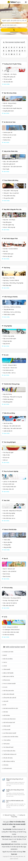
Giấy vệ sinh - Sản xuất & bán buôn (12, 166)
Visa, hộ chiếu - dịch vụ (9, 372)
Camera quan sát (7, 132)
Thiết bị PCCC (6, 140)
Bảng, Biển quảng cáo (9, 76)
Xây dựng (7, 267)
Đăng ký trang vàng (14, 779)
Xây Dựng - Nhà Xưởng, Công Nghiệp (13, 283)
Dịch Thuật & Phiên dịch (9, 486)
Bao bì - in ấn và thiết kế (9, 571)
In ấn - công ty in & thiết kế (10, 627)
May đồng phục (7, 222)
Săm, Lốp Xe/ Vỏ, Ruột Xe (10, 603)
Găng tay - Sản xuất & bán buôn (12, 426)
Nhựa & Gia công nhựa (9, 719)
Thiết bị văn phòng (8, 399)
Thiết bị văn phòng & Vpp (12, 384)
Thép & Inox (6, 743)
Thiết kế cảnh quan (8, 254)
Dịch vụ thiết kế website (15, 801)
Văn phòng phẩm (7, 402)
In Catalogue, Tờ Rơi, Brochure (11, 629)
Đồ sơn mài (6, 457)
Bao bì (6, 558)
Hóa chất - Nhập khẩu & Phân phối (12, 510)
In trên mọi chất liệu (8, 634)
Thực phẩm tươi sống (9, 195)
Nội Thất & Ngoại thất (11, 238)
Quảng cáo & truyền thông (12, 64)
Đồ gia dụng (6, 680)
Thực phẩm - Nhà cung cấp (11, 190)
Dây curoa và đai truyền (9, 338)
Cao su (5, 662)
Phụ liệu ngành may (8, 224)
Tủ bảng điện (7, 545)
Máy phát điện (7, 547)
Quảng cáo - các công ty (10, 74)
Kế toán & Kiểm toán (8, 484)
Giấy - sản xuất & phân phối (10, 161)
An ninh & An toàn (10, 122)
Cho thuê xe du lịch (8, 370)
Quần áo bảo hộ (8, 431)
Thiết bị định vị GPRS (9, 314)
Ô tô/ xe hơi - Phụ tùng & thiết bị (12, 598)
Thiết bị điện (7, 539)
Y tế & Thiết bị (6, 740)
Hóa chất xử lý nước (8, 515)
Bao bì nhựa (6, 574)
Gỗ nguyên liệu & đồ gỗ (9, 697)
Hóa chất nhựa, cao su (9, 518)
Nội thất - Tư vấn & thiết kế (10, 248)
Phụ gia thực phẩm (9, 198)
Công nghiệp (8, 326)
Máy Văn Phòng (7, 394)
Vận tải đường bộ (7, 106)
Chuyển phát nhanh (8, 111)
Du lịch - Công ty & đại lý (9, 365)
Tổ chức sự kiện (8, 79)
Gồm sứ (5, 460)
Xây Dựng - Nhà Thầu (9, 278)
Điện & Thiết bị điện (10, 529)
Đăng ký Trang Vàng (10, 815)
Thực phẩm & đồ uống (11, 180)
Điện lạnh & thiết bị (8, 676)
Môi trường (6, 715)
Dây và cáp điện (8, 542)
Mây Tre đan (6, 455)
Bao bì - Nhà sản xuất (9, 569)
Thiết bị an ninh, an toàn (9, 135)
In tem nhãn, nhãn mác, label (11, 632)
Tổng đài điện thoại (9, 309)
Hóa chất (7, 500)
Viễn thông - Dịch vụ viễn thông (12, 312)
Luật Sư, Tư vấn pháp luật (10, 481)
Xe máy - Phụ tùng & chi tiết (10, 600)
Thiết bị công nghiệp (8, 336)
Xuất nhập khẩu (7, 768)
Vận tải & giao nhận (10, 93)
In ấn (5, 617)
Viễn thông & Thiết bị (11, 297)
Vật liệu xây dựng (8, 758)
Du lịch (6, 355)
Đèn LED (5, 251)
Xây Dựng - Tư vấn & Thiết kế (11, 280)
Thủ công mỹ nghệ (10, 442)
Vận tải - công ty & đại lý (9, 103)
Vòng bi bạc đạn (7, 341)
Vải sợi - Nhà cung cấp (9, 227)
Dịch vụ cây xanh (7, 256)
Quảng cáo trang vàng (15, 790)
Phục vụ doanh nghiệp (11, 471)
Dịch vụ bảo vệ (7, 137)
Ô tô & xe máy (8, 588)
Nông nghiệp (6, 726)
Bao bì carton (6, 576)
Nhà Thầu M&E (7, 285)
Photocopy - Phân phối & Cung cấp (12, 397)
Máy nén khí (6, 343)
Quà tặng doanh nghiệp (9, 733)
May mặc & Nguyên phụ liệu (13, 209)
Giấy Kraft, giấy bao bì (9, 164)
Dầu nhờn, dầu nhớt (8, 605)
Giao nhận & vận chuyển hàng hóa (12, 108)
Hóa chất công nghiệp (9, 513)
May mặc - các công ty (9, 219)
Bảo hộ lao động (9, 413)
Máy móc (5, 712)
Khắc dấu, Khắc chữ (8, 489)
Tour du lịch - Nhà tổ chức (10, 367)
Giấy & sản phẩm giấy (11, 151)
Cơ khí (5, 666)
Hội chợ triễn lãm (8, 82)
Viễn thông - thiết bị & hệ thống (12, 307)
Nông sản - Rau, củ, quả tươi (11, 193)
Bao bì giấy (6, 169)
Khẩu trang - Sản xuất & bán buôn (13, 428)
